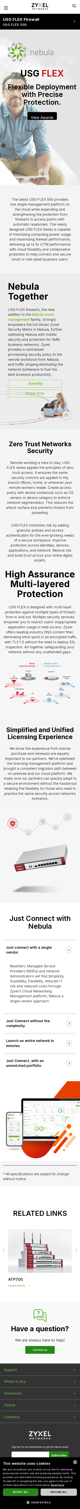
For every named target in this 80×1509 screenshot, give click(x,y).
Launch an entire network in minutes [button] (30, 1043)
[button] (40, 1502)
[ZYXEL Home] (40, 6)
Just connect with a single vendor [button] (29, 950)
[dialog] (40, 1483)
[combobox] (75, 1462)
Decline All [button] (58, 1492)
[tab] (40, 950)
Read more (57, 1485)
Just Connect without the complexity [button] (28, 1023)
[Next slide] (76, 1250)
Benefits (36, 383)
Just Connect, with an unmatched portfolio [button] (25, 1063)
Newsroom (13, 1393)
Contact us (40, 1349)
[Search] (74, 6)
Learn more (16, 1285)
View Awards (42, 117)
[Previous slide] (4, 1250)
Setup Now (34, 393)
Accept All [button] (21, 1492)
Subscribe (58, 1455)
